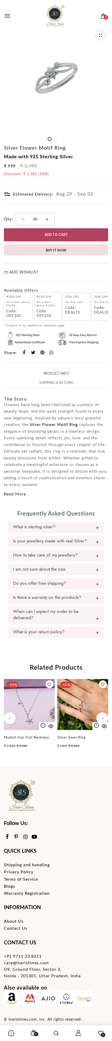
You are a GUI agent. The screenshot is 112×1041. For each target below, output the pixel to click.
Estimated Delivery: (33, 194)
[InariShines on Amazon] (12, 1000)
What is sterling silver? (34, 527)
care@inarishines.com (26, 963)
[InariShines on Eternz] (66, 1000)
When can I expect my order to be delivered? (46, 614)
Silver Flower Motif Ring (35, 148)
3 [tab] (62, 139)
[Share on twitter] (33, 352)
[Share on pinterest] (42, 352)
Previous (10, 718)
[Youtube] (34, 837)
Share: (10, 353)
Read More (15, 494)
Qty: (8, 219)
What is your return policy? (39, 632)
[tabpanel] (56, 79)
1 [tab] (49, 139)
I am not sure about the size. (39, 569)
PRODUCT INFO (56, 374)
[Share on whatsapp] (51, 352)
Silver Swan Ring (71, 737)
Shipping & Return (56, 383)
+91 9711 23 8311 (23, 956)
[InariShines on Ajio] (48, 1000)
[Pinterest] (16, 837)
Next (102, 718)
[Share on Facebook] (24, 352)
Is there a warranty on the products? (47, 597)
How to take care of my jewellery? (45, 555)
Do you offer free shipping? (39, 583)
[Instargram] (25, 837)
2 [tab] (56, 139)
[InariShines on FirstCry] (84, 1000)
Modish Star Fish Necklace (26, 737)
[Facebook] (7, 837)
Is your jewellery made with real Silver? (50, 541)
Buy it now (56, 250)
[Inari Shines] (54, 16)
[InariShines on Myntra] (30, 1000)
